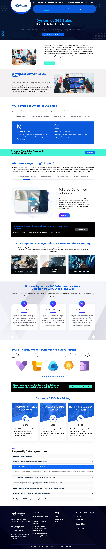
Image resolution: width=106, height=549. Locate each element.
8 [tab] (58, 376)
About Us (78, 516)
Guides (57, 522)
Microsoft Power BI (38, 519)
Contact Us (79, 519)
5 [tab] (50, 376)
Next (93, 337)
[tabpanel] (24, 318)
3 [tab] (46, 376)
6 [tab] (52, 376)
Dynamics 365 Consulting (40, 516)
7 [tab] (54, 376)
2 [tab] (44, 376)
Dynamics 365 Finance (39, 526)
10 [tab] (63, 376)
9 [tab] (61, 376)
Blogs (56, 516)
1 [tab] (42, 376)
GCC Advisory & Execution (40, 536)
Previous (12, 337)
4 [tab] (48, 376)
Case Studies (59, 519)
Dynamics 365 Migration (40, 533)
